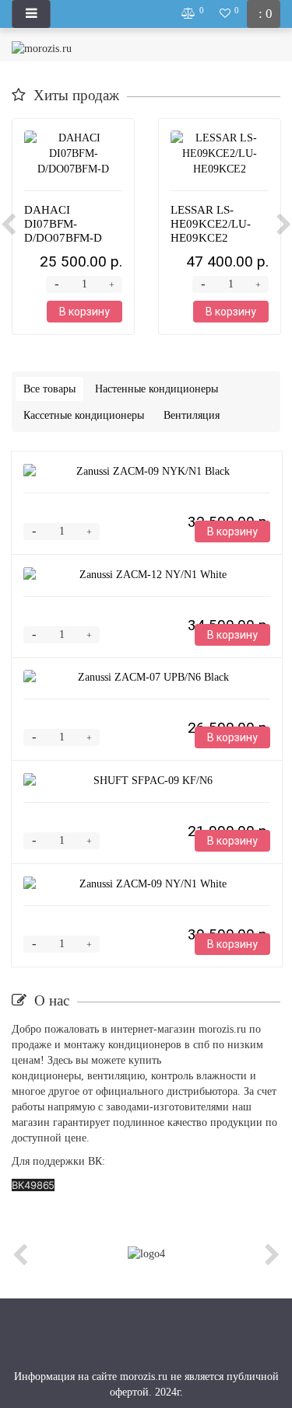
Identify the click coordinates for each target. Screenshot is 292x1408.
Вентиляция (192, 415)
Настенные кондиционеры (156, 389)
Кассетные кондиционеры (83, 415)
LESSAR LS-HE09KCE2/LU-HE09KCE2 (211, 224)
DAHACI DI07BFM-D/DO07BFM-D (63, 224)
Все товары (49, 389)
